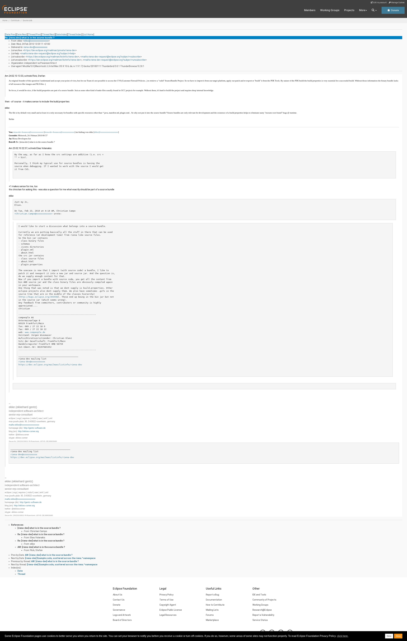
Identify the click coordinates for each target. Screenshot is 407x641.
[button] (374, 10)
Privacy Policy (166, 594)
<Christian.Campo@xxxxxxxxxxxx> (33, 214)
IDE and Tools (259, 594)
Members (309, 10)
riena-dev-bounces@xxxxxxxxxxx (28, 132)
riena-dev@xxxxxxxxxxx (35, 47)
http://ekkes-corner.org (28, 431)
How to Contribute (215, 605)
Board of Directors (122, 620)
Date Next (22, 34)
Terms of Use (166, 599)
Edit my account (380, 2)
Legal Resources (167, 615)
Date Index (61, 34)
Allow (398, 636)
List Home (88, 34)
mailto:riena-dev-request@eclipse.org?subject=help (47, 53)
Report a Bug (212, 594)
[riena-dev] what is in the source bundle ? (39, 528)
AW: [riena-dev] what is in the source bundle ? (41, 547)
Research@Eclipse (262, 610)
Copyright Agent (167, 605)
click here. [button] (342, 636)
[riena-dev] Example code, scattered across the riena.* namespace (60, 558)
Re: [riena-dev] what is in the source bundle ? (40, 534)
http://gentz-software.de (34, 428)
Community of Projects (264, 599)
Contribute (15, 20)
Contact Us (118, 599)
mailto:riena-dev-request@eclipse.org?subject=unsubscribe (114, 60)
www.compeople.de (35, 332)
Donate (394, 10)
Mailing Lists (212, 610)
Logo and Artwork (122, 615)
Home (4, 20)
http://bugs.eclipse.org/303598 (39, 297)
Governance (119, 610)
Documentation (214, 599)
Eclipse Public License (170, 610)
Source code (27, 20)
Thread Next (48, 34)
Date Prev (10, 34)
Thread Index (74, 34)
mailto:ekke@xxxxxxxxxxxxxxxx (24, 425)
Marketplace (212, 620)
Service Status (260, 620)
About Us (117, 594)
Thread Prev (34, 34)
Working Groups (329, 10)
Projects (349, 10)
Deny (389, 636)
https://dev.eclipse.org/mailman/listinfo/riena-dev (52, 56)
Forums (210, 615)
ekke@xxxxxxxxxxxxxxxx (36, 41)
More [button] (362, 10)
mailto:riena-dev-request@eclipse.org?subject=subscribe (111, 56)
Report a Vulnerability (263, 615)
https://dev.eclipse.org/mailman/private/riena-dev (50, 50)
